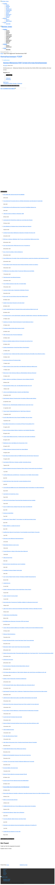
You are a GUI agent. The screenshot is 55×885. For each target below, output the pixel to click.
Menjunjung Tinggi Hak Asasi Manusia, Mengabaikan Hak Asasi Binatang (19, 372)
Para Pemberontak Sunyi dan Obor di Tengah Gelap (14, 283)
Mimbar (5, 18)
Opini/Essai (9, 21)
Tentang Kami (6, 880)
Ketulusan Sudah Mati (8, 513)
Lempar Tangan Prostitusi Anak (10, 595)
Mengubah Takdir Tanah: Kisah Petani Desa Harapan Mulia (16, 646)
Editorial (8, 15)
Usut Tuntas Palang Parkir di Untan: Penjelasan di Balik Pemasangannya (19, 576)
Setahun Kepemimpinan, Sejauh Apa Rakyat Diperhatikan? (16, 347)
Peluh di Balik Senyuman (8, 729)
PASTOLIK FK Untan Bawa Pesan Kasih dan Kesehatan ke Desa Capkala (19, 500)
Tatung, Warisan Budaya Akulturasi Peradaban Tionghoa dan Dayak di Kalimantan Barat (23, 627)
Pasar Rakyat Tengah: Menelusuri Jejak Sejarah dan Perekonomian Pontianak (20, 710)
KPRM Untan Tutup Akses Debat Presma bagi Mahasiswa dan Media (18, 271)
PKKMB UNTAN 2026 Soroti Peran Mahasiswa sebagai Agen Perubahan (19, 806)
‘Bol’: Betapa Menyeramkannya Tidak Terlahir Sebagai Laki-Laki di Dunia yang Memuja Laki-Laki (24, 672)
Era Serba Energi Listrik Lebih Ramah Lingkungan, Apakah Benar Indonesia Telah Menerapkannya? (25, 315)
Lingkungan (9, 10)
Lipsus (7, 7)
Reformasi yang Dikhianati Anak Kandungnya (13, 538)
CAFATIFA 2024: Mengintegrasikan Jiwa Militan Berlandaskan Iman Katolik (20, 697)
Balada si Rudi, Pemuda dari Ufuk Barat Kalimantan (14, 678)
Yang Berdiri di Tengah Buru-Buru (11, 494)
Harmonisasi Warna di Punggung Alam (12, 360)
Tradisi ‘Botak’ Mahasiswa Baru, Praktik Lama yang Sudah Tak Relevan (19, 436)
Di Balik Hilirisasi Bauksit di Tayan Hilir (12, 831)
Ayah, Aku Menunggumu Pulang (10, 736)
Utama (7, 5)
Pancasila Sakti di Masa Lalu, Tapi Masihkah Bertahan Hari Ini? (17, 385)
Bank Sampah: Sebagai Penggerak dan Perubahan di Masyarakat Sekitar (19, 398)
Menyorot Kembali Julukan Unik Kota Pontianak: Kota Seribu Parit (18, 341)
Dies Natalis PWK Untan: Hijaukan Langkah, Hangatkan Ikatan (17, 462)
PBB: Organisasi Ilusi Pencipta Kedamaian (12, 334)
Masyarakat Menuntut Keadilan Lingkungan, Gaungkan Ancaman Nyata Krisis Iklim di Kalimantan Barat (26, 793)
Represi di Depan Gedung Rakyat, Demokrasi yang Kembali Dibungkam (18, 430)
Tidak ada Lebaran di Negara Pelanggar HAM (13, 213)
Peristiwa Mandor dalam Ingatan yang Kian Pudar (14, 818)
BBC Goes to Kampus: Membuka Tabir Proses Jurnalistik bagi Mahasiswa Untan (21, 239)
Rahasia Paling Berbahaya (9, 634)
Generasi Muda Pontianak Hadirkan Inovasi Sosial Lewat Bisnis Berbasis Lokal (21, 723)
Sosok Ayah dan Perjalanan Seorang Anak (12, 716)
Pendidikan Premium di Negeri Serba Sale (12, 570)
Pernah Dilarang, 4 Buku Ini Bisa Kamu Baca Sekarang (15, 551)
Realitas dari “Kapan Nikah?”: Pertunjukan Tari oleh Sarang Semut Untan (19, 519)
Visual (4, 22)
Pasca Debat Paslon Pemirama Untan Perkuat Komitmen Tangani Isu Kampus (20, 264)
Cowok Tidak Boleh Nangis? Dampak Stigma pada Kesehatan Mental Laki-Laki (20, 309)
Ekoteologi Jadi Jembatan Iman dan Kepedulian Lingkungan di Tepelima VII (20, 825)
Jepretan (8, 23)
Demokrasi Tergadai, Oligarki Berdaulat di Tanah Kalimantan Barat (18, 321)
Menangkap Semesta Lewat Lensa (11, 544)
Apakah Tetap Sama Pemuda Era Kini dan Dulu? (13, 302)
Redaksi (5, 3)
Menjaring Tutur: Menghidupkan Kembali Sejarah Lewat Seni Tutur (18, 404)
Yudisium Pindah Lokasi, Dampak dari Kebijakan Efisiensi (16, 290)
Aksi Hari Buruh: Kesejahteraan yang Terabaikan (14, 564)
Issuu (8, 864)
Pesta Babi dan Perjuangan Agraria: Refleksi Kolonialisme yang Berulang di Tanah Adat (23, 200)
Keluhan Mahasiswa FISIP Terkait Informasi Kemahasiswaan (25, 63)
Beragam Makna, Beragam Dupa (10, 767)
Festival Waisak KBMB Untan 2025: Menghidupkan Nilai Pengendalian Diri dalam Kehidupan (23, 487)
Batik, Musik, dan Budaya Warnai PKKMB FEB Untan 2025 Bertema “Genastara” (21, 455)
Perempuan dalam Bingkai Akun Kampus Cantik (13, 328)
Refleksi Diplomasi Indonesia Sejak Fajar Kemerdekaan (15, 449)
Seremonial (8, 9)
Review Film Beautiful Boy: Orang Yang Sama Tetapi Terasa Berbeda (18, 640)
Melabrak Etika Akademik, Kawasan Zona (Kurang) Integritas (17, 755)
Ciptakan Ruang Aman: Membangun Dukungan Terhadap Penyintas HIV (19, 232)
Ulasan (7, 17)
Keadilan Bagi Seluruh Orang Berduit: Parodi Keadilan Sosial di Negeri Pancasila (21, 532)
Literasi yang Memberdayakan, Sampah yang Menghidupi (16, 392)
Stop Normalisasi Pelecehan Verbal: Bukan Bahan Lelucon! (16, 666)
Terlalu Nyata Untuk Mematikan (10, 615)
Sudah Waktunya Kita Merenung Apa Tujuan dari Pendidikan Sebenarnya (19, 207)
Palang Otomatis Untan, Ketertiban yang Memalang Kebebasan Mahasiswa (20, 366)
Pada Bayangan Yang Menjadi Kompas (11, 277)
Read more (5, 82)
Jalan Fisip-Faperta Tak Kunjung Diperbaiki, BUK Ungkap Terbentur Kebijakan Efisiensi (22, 608)
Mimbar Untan (6, 879)
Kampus (8, 6)
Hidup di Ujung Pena (7, 557)
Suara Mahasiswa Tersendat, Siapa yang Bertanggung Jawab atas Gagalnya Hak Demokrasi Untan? (26, 258)
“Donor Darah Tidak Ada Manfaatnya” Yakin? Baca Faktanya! (17, 411)
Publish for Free (23, 864)
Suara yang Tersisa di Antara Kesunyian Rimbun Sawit (15, 296)
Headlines (5, 60)
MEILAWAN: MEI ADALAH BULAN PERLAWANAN (13, 194)
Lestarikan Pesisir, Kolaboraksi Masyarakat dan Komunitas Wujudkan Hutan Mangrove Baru (24, 353)
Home (2, 53)
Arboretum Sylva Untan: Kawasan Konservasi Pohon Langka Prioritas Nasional (21, 704)
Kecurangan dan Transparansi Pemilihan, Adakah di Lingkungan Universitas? (20, 602)
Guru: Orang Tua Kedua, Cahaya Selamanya (13, 251)
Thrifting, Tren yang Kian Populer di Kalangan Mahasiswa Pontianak (18, 761)
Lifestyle (8, 11)
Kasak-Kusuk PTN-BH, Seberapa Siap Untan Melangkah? (16, 780)
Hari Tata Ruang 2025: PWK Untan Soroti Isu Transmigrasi (16, 245)
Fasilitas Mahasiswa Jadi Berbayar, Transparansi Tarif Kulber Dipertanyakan (20, 474)
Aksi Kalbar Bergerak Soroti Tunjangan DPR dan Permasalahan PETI (18, 423)
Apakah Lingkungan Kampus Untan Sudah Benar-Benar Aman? (17, 589)
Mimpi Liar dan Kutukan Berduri (10, 799)
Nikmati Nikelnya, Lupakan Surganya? (11, 525)
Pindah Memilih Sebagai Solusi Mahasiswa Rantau (14, 748)
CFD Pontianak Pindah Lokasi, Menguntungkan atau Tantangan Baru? (19, 685)
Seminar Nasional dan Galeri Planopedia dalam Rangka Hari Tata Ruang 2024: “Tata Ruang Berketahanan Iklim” (28, 653)
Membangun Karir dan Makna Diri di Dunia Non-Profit (15, 443)
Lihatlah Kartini (6, 583)
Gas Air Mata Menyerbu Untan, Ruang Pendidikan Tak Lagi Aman (17, 417)
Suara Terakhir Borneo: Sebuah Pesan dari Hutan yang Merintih (17, 506)
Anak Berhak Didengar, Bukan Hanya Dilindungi (13, 812)
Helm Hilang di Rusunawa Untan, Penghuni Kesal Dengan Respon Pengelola (20, 742)
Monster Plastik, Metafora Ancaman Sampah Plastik (15, 774)
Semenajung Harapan (8, 659)
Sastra (7, 19)
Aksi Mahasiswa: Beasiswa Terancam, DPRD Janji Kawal (16, 621)
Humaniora (8, 14)
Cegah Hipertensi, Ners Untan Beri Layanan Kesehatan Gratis (17, 481)
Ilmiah (7, 13)
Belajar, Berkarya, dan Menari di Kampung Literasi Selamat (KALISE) (18, 379)
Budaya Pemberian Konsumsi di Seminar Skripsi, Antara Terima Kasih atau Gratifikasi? (22, 468)
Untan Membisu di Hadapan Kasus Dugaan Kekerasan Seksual (17, 226)
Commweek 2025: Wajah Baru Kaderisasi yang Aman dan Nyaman (18, 220)
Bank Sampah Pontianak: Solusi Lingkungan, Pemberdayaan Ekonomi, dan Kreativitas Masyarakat (25, 691)
